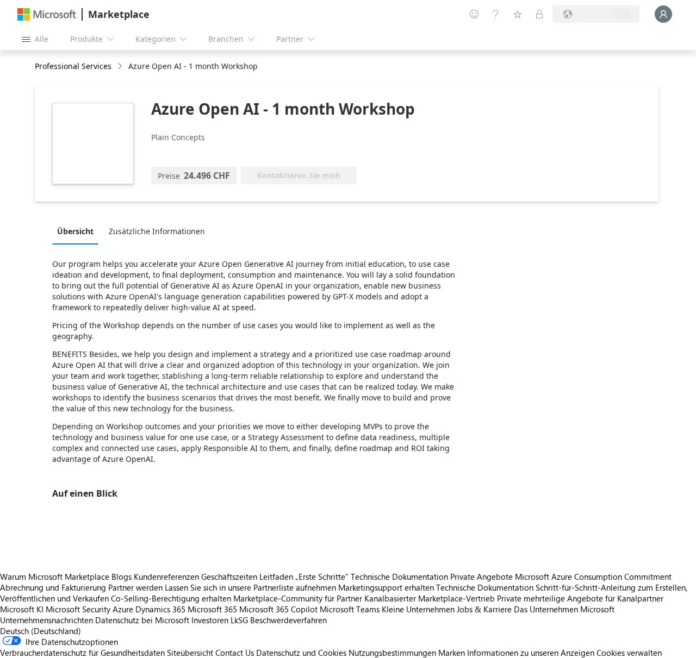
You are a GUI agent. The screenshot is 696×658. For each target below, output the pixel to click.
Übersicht (75, 231)
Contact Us (234, 652)
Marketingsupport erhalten (386, 587)
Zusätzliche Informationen (157, 231)
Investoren (209, 620)
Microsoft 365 (212, 609)
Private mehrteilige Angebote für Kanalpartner (580, 598)
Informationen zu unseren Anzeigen (530, 652)
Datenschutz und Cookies (301, 652)
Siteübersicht (190, 652)
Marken (451, 652)
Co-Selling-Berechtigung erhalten (171, 598)
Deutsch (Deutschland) (40, 630)
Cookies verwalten (629, 652)
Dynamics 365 (160, 609)
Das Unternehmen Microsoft (564, 609)
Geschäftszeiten (229, 576)
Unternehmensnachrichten (46, 620)
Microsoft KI (22, 609)
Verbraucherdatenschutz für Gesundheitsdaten (82, 652)
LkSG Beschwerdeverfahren (279, 620)
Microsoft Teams (350, 609)
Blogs (121, 576)
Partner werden (135, 587)
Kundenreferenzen (166, 576)
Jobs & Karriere (484, 609)
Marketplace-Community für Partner (297, 598)
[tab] (78, 231)
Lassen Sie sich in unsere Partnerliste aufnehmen (250, 587)
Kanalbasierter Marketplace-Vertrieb (429, 598)
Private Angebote (481, 576)
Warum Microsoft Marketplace (54, 576)
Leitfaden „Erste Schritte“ (304, 576)
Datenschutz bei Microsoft (142, 620)
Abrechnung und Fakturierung (53, 587)
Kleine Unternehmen (418, 609)
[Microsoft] (46, 14)
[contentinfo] (121, 66)
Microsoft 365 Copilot (278, 609)
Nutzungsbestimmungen (392, 652)
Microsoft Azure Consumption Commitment (593, 576)
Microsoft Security (78, 609)
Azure (123, 609)
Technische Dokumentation (399, 576)
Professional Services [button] (73, 66)
